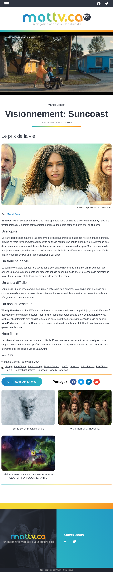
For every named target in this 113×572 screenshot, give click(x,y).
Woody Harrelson (59, 370)
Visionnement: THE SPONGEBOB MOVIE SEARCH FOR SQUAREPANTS (28, 476)
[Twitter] (106, 3)
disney (8, 366)
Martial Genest (14, 214)
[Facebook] (98, 3)
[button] (6, 3)
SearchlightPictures (25, 370)
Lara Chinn (20, 366)
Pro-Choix (101, 366)
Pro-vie (8, 370)
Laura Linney (35, 366)
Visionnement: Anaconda (84, 428)
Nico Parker (87, 366)
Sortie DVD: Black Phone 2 (28, 428)
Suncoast (42, 370)
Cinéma (68, 122)
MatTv (65, 366)
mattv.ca (74, 366)
